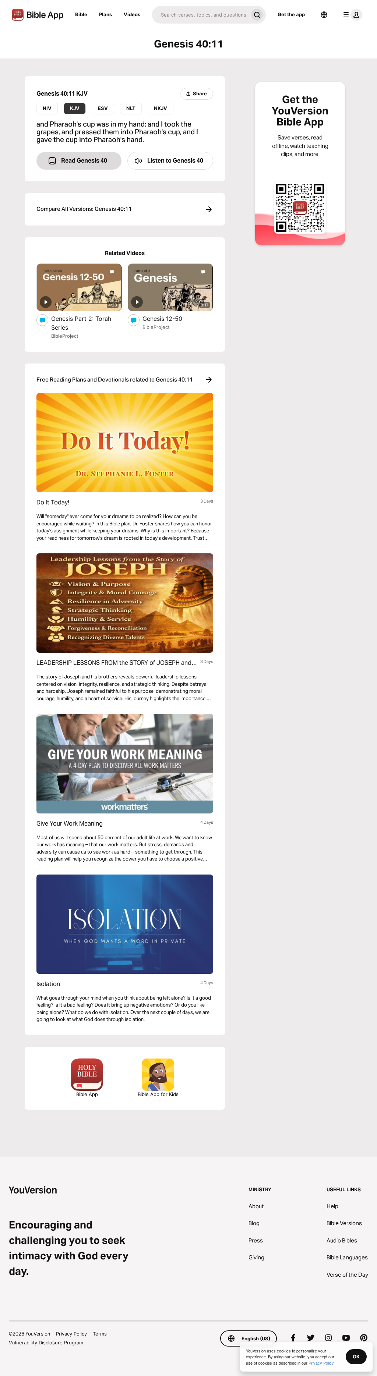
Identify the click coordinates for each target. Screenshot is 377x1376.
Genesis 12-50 (169, 318)
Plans (105, 14)
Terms (100, 1334)
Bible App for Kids (158, 1094)
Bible (81, 14)
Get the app (291, 14)
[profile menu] (351, 14)
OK (356, 1356)
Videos (132, 14)
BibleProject (64, 336)
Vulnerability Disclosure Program (46, 1342)
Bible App (87, 1094)
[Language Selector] (324, 14)
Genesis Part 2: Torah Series (81, 323)
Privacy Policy (71, 1334)
